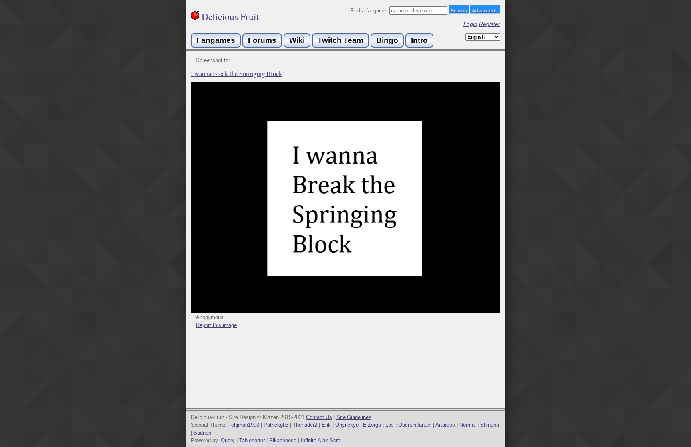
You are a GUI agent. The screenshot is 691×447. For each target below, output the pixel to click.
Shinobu (489, 425)
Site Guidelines (353, 417)
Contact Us (319, 417)
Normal (467, 425)
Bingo (387, 40)
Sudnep (202, 433)
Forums (262, 40)
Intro (419, 40)
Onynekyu (347, 425)
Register (489, 24)
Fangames (215, 40)
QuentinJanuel (414, 425)
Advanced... (485, 10)
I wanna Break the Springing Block (236, 73)
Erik (326, 425)
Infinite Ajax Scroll (322, 440)
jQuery (227, 440)
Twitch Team (340, 40)
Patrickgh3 (276, 425)
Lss (389, 425)
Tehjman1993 (243, 425)
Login (470, 24)
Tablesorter (252, 440)
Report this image (216, 325)
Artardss (445, 425)
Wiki (297, 40)
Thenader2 (305, 425)
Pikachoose (282, 440)
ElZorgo (372, 425)
